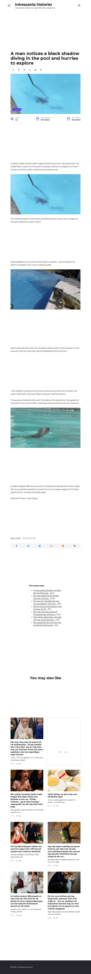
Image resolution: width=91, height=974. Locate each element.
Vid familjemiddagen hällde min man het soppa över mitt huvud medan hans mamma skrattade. (26, 849)
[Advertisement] (45, 32)
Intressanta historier (33, 4)
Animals (17, 109)
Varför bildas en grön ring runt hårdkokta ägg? (62, 795)
